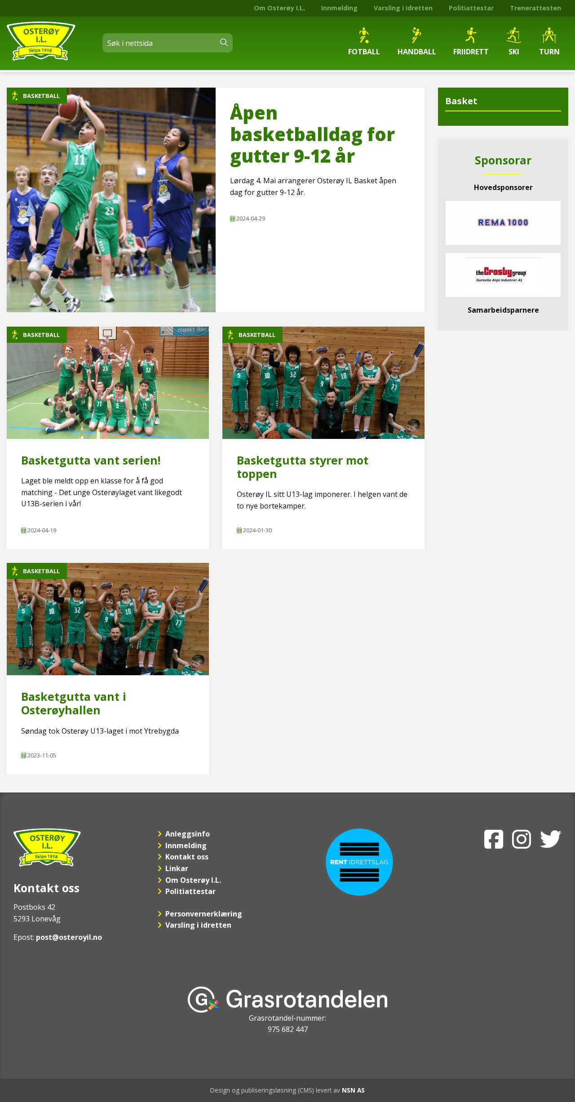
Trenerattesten (535, 8)
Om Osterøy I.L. (279, 8)
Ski (514, 52)
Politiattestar (471, 8)
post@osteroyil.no (69, 937)
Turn (549, 52)
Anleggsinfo (187, 834)
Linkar (176, 868)
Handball (417, 52)
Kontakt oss (186, 857)
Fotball (364, 52)
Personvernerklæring (203, 914)
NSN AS (353, 1090)
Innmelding (339, 8)
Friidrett (471, 52)
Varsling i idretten (403, 8)
